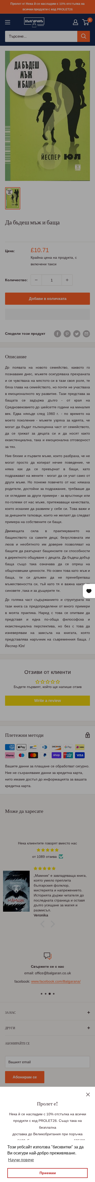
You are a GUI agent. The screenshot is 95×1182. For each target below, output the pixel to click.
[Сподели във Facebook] (57, 333)
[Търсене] (83, 36)
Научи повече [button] (21, 1160)
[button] (47, 314)
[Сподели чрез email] (86, 333)
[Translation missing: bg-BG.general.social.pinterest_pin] (67, 333)
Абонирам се (25, 1077)
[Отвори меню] (7, 22)
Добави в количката (47, 298)
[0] (86, 22)
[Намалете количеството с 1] (36, 280)
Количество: (16, 280)
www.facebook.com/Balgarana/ (56, 981)
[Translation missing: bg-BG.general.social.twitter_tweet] (76, 333)
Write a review (47, 700)
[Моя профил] (75, 22)
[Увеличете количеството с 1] (67, 280)
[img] (47, 850)
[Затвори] (88, 1094)
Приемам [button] (48, 1173)
